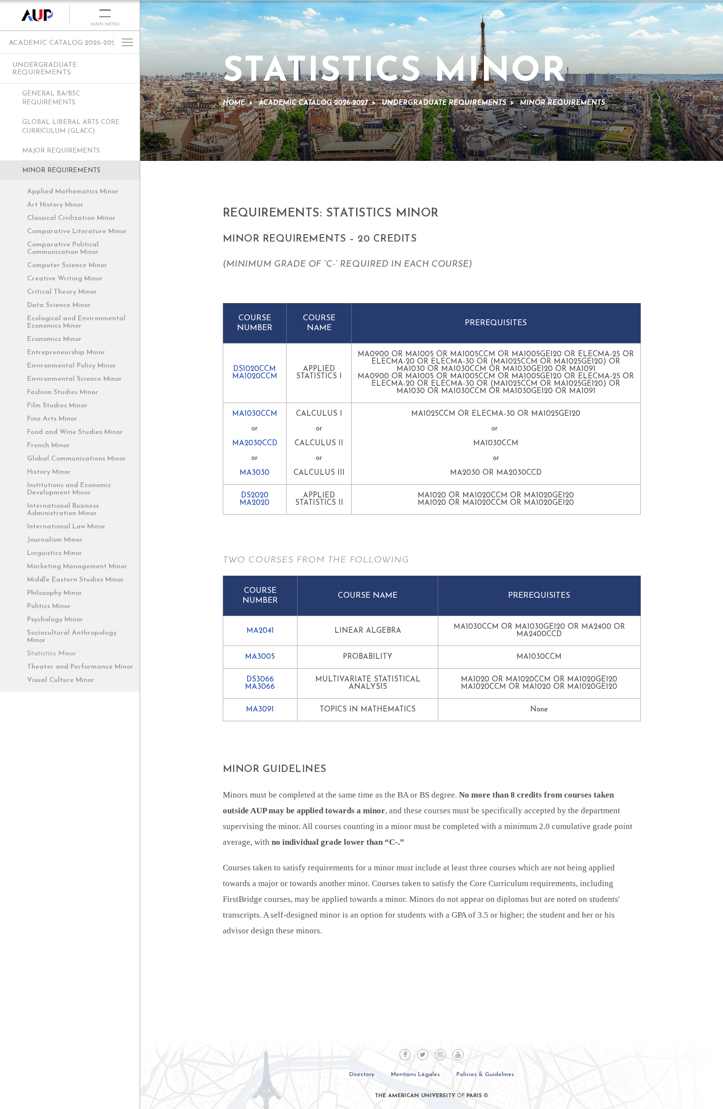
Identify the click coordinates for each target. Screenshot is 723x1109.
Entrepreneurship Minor (66, 352)
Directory (361, 1075)
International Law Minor (66, 526)
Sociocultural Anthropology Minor (72, 636)
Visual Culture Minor (60, 680)
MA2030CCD (254, 443)
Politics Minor (49, 606)
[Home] (35, 15)
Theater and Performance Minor (80, 667)
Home (234, 103)
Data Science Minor (59, 305)
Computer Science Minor (67, 265)
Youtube (458, 1054)
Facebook (405, 1054)
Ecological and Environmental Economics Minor (76, 322)
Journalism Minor (55, 540)
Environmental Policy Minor (71, 366)
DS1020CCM (254, 369)
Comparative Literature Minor (77, 231)
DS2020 (255, 495)
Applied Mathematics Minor (73, 191)
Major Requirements (61, 151)
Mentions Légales (415, 1075)
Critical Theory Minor (62, 292)
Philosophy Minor (54, 593)
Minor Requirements (61, 170)
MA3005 (260, 657)
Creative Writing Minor (65, 278)
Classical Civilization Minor (71, 218)
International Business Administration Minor (63, 509)
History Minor (49, 472)
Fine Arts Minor (52, 419)
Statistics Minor (51, 653)
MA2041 (260, 631)
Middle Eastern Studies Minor (75, 580)
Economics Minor (54, 339)
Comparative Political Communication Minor (63, 248)
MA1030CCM (254, 414)
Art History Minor (55, 205)
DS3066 (260, 679)
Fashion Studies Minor (62, 392)
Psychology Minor (55, 619)
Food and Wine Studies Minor (75, 432)
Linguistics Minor (54, 553)
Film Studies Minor (57, 405)
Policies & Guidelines (485, 1075)
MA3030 (255, 473)
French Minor (48, 445)
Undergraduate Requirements (44, 69)
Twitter (422, 1054)
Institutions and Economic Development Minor (69, 489)
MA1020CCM (254, 376)
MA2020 (255, 503)
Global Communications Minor (76, 458)
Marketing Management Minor (77, 566)
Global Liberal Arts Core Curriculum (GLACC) (71, 126)
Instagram (440, 1054)
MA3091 (260, 709)
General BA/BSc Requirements (51, 98)
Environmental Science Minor (74, 379)
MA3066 (260, 687)
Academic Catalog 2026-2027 (64, 43)
